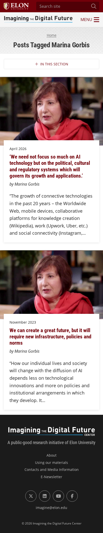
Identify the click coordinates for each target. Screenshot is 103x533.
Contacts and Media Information (51, 469)
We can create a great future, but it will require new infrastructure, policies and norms (50, 336)
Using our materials (51, 462)
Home (51, 35)
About (51, 455)
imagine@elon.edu (51, 507)
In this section (54, 64)
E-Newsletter (51, 476)
